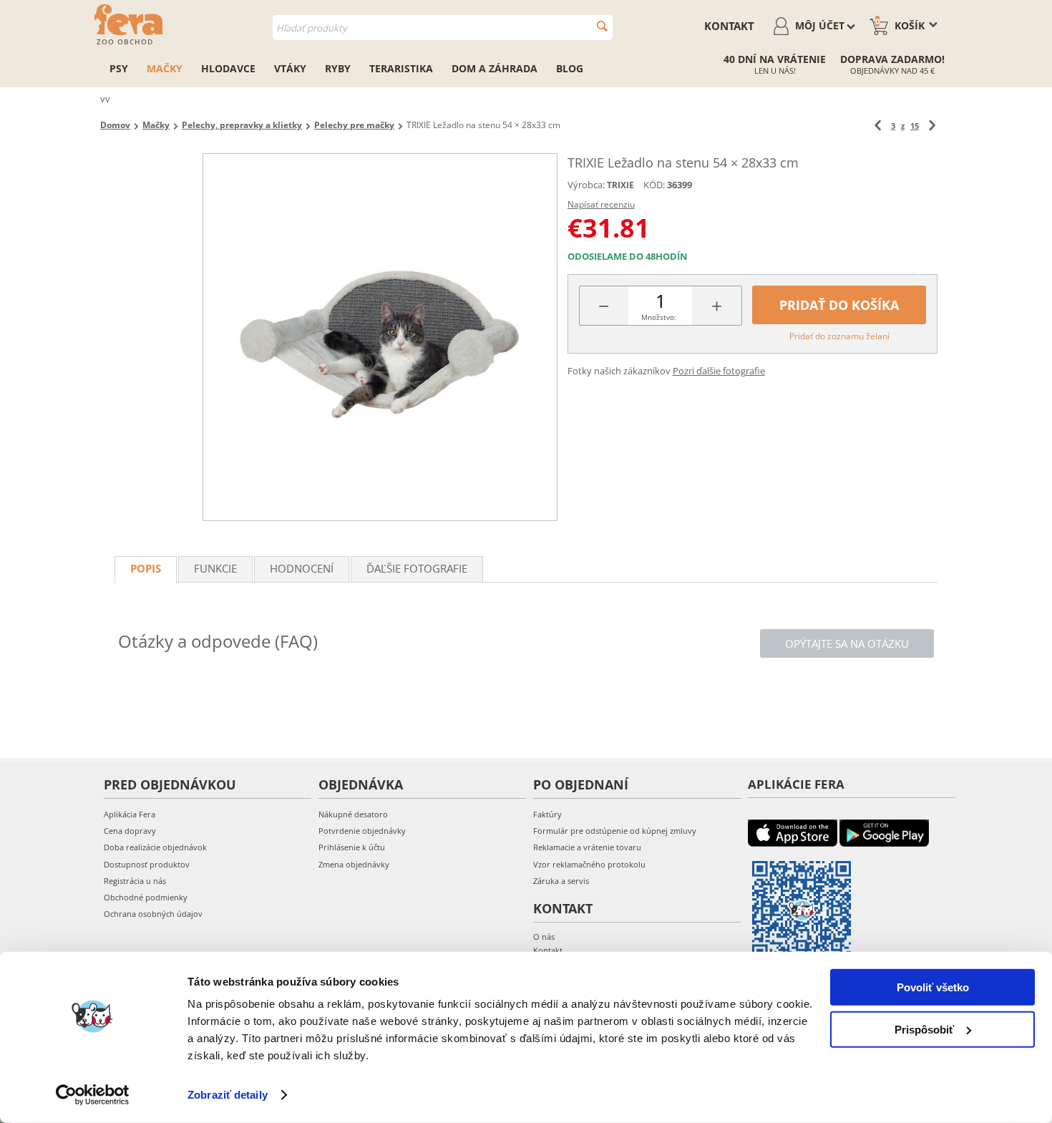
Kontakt (729, 26)
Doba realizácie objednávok (155, 847)
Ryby (338, 68)
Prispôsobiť (924, 1029)
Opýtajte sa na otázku (847, 643)
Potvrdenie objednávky (362, 830)
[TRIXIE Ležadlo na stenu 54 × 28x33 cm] (380, 337)
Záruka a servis (561, 880)
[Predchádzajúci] (878, 126)
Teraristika (401, 68)
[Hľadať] (602, 26)
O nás (544, 936)
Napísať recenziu (601, 204)
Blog (569, 68)
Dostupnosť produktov (147, 864)
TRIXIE (620, 185)
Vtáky (290, 68)
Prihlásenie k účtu (351, 847)
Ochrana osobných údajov (153, 913)
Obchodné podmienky (145, 897)
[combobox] (443, 27)
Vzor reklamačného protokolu (589, 864)
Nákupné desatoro (353, 814)
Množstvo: (658, 317)
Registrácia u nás (135, 880)
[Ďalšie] (932, 126)
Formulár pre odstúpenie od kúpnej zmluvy (614, 830)
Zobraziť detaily (227, 1095)
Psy (118, 68)
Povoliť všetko (933, 987)
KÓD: (654, 184)
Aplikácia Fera (129, 814)
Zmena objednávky (353, 864)
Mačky (164, 68)
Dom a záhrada (494, 68)
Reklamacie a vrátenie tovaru (587, 847)
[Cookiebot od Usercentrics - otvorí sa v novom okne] (92, 1095)
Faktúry (547, 814)
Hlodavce (228, 68)
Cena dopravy (130, 830)
